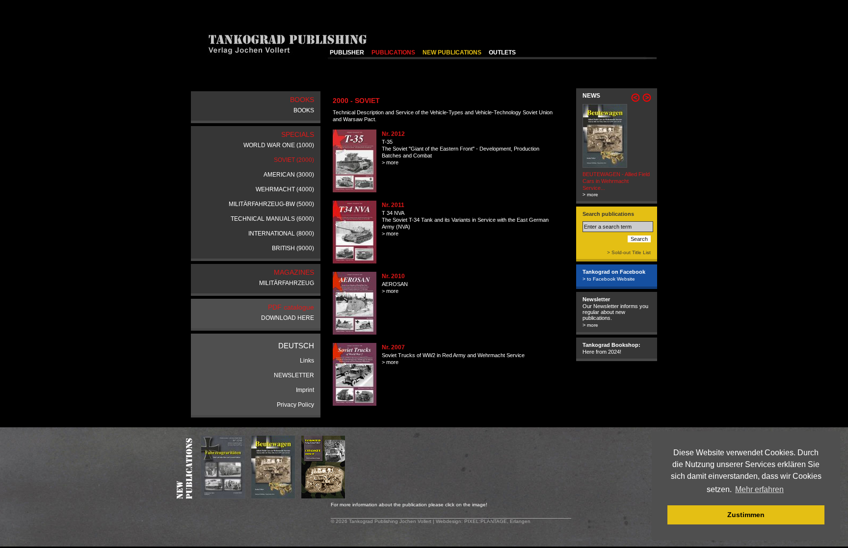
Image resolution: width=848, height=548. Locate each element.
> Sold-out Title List (629, 252)
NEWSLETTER (294, 375)
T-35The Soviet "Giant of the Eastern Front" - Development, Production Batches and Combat (460, 148)
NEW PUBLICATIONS (452, 52)
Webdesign (448, 521)
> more (390, 162)
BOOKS (303, 110)
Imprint (305, 390)
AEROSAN (395, 284)
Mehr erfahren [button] (759, 489)
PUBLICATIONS (393, 52)
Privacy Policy (295, 404)
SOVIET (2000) (294, 160)
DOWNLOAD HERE (287, 317)
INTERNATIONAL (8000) (281, 233)
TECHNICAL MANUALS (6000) (272, 218)
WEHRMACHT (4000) (285, 189)
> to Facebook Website (609, 279)
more (592, 325)
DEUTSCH (296, 345)
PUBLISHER (347, 52)
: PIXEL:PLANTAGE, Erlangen (495, 521)
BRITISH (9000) (293, 248)
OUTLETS (502, 52)
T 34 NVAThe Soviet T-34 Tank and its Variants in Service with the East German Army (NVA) (465, 220)
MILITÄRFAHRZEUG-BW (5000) (271, 204)
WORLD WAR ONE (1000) (278, 145)
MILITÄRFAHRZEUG (286, 283)
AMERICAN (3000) (289, 174)
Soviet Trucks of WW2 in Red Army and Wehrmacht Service (453, 355)
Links (307, 360)
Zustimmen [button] (746, 515)
